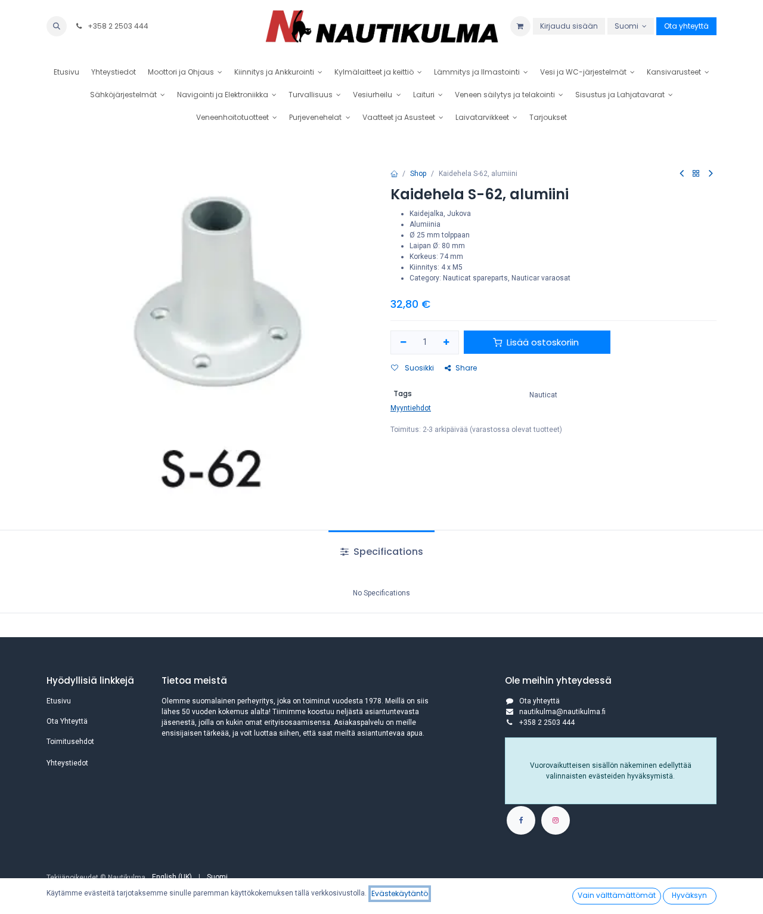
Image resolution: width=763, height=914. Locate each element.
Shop (418, 173)
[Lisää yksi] (446, 343)
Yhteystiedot (67, 763)
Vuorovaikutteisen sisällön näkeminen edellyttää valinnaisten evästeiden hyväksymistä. (610, 770)
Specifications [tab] (387, 551)
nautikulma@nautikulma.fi (562, 712)
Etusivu (58, 701)
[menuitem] (66, 72)
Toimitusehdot (70, 741)
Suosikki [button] (418, 368)
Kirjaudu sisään (569, 26)
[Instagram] (555, 820)
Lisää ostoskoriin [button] (542, 342)
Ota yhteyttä (686, 26)
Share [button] (466, 368)
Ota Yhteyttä (67, 721)
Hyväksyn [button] (689, 895)
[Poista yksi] (403, 343)
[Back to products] (696, 174)
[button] (56, 26)
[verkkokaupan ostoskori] (520, 26)
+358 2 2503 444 (117, 26)
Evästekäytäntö (399, 893)
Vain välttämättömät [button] (617, 895)
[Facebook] (521, 820)
